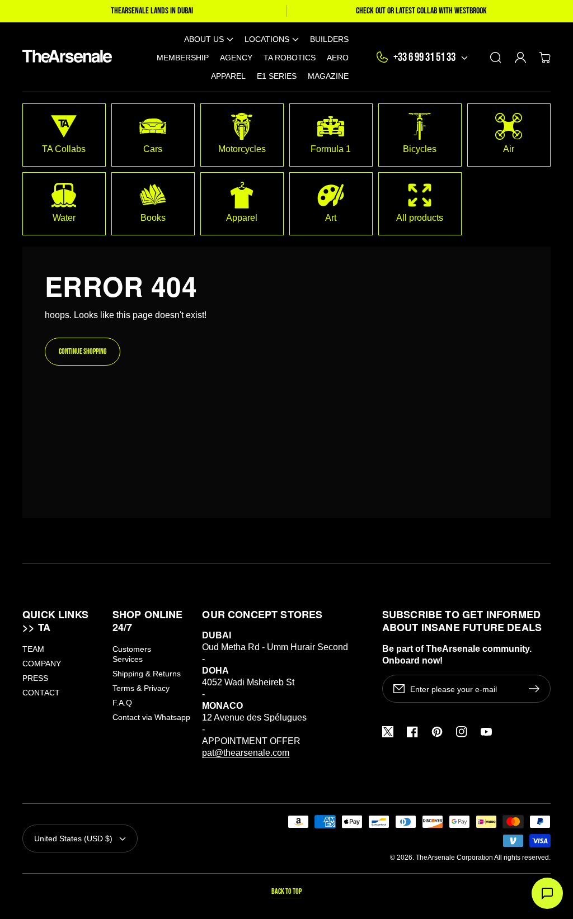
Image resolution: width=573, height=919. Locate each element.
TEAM (33, 649)
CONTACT (41, 692)
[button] (209, 39)
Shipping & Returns (146, 673)
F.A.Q (122, 702)
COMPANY (41, 663)
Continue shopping (82, 351)
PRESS (35, 678)
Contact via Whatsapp (151, 717)
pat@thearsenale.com (245, 752)
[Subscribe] (537, 689)
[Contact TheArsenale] (547, 893)
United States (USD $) (73, 838)
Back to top (286, 891)
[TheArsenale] (64, 57)
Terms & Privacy (141, 688)
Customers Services (131, 654)
